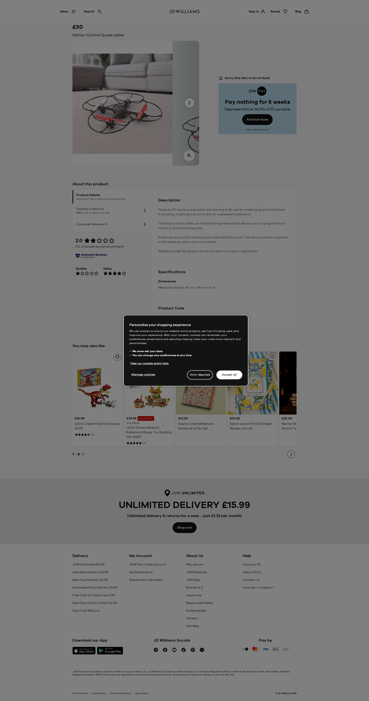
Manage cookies (143, 374)
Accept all (229, 374)
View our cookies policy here (149, 363)
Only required (200, 374)
